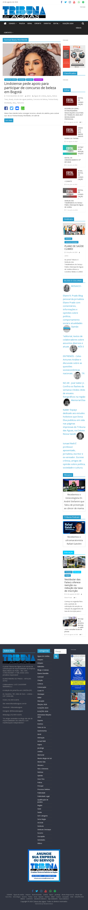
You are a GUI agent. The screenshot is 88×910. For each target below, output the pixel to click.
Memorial (40, 755)
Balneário (40, 666)
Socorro (40, 833)
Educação (77, 572)
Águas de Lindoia (40, 96)
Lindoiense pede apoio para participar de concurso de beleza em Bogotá (30, 87)
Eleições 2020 (42, 704)
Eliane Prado (68, 597)
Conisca (40, 684)
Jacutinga (40, 748)
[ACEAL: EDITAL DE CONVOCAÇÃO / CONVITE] (70, 170)
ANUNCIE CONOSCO (40, 899)
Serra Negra (41, 819)
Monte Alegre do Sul (44, 758)
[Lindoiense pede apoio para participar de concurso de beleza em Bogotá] (32, 45)
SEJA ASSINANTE (53, 899)
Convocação (41, 687)
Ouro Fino (40, 779)
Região (68, 575)
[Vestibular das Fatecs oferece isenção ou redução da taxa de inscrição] (74, 557)
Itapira (39, 745)
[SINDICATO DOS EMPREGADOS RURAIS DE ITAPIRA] (70, 127)
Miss (14, 103)
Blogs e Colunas (43, 670)
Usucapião (41, 836)
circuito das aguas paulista (23, 99)
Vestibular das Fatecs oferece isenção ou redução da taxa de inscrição (73, 585)
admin (28, 96)
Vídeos (39, 843)
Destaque (21, 79)
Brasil (11, 99)
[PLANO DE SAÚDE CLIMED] (74, 224)
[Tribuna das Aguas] (5, 23)
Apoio (49, 96)
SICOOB (40, 823)
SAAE (39, 809)
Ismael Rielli (41, 741)
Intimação (40, 738)
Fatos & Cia (41, 727)
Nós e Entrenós (42, 769)
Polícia (22, 23)
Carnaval (40, 677)
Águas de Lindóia (10, 79)
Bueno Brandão (43, 673)
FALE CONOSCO (64, 899)
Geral (29, 23)
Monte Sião (41, 762)
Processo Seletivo (43, 789)
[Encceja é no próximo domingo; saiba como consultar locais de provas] (70, 618)
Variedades (38, 79)
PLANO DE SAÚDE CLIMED (74, 247)
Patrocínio (20, 103)
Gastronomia (42, 731)
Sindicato (68, 239)
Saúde (39, 812)
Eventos (47, 23)
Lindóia (39, 751)
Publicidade (41, 793)
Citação (40, 680)
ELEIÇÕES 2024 (68, 23)
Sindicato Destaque (71, 242)
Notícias (40, 772)
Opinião (40, 776)
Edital (55, 23)
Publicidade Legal (43, 796)
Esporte (38, 23)
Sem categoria (42, 816)
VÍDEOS (78, 28)
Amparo (40, 660)
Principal (29, 79)
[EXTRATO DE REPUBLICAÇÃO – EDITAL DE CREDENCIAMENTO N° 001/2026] (70, 146)
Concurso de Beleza (40, 99)
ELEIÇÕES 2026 (42, 711)
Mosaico (40, 765)
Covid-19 (40, 691)
